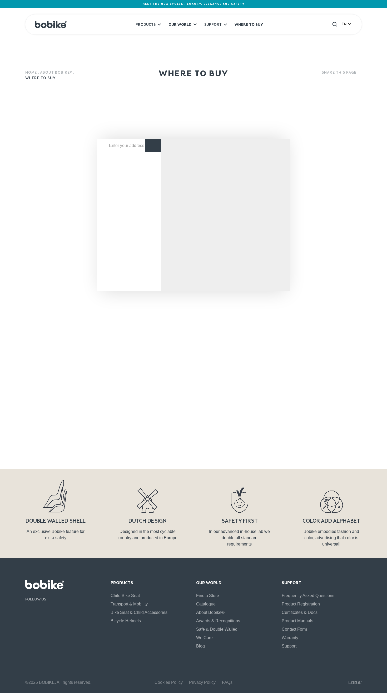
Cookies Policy (169, 682)
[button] (334, 24)
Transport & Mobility (129, 604)
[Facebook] (27, 610)
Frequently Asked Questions (308, 595)
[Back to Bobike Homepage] (51, 24)
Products (146, 24)
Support (213, 24)
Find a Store (207, 595)
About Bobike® (56, 72)
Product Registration (301, 604)
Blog (200, 646)
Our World (179, 24)
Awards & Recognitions (218, 621)
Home (31, 72)
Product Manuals (297, 621)
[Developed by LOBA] (355, 682)
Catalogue (206, 604)
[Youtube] (36, 610)
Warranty (290, 637)
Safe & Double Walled (216, 629)
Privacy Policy (97, 459)
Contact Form (294, 629)
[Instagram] (46, 610)
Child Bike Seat (125, 595)
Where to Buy (249, 24)
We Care (204, 637)
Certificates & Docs (299, 612)
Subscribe (327, 423)
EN (343, 24)
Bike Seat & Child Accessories (139, 612)
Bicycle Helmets (126, 621)
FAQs (227, 682)
